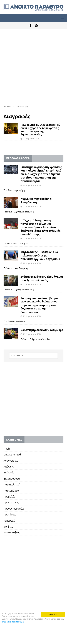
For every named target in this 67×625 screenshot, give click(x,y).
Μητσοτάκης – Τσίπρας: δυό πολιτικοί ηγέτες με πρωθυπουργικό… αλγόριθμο (40, 255)
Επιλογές (9, 472)
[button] (62, 18)
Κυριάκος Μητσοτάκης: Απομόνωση (36, 200)
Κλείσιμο (53, 614)
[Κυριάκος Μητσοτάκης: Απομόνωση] (11, 202)
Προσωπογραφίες (14, 508)
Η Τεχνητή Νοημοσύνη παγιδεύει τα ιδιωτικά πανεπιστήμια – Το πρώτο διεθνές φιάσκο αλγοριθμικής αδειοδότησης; (40, 227)
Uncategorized (12, 454)
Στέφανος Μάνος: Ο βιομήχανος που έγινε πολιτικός (42, 278)
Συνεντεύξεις (11, 532)
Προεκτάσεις (11, 502)
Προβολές (9, 496)
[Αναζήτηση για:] (34, 356)
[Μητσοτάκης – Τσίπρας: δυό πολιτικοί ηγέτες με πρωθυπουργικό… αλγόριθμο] (11, 255)
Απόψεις (9, 466)
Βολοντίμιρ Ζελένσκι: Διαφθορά (42, 330)
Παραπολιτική (12, 484)
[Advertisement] (33, 68)
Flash (7, 448)
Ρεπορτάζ (9, 520)
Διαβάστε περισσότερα (13, 621)
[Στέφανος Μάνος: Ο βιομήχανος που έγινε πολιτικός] (11, 280)
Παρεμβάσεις (11, 490)
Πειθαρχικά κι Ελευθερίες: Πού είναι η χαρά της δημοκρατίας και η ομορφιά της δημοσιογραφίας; (40, 129)
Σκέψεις (8, 526)
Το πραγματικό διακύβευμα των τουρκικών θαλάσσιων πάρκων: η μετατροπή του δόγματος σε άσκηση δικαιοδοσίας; (39, 305)
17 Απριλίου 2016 (31, 138)
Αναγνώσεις (11, 460)
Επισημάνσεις (12, 478)
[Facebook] (30, 25)
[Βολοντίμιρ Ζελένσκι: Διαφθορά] (11, 333)
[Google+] (37, 25)
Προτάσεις (10, 514)
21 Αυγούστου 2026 (32, 284)
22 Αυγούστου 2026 (32, 185)
